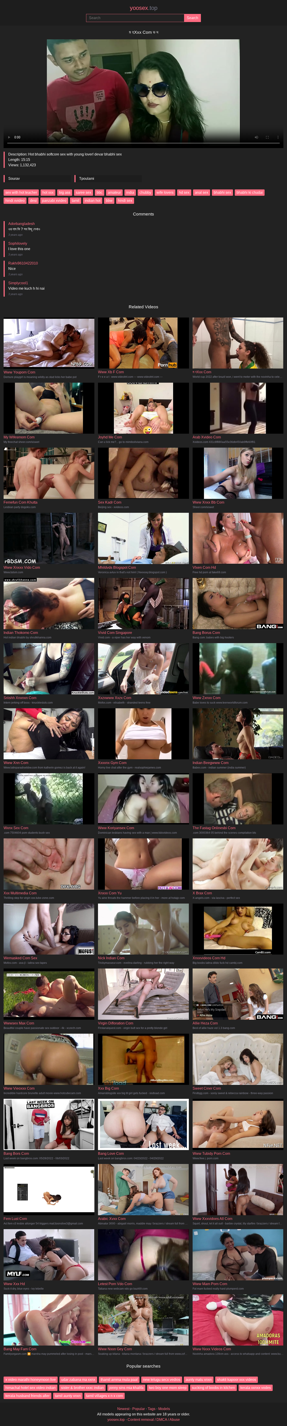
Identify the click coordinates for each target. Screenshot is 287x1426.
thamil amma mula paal (119, 1380)
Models (164, 1409)
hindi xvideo (15, 200)
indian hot (92, 200)
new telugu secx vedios (161, 1380)
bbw (109, 200)
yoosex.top (116, 1420)
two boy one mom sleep (168, 1388)
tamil (75, 200)
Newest (123, 1409)
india (130, 192)
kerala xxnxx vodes (255, 1388)
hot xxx (48, 192)
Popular (138, 1409)
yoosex (143, 8)
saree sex (83, 192)
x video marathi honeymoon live (30, 1380)
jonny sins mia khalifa (126, 1388)
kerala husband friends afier (27, 1396)
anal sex (201, 192)
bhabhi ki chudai (250, 192)
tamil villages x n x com (104, 1396)
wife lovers (165, 192)
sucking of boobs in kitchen (213, 1388)
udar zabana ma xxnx (78, 1380)
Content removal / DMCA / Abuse (154, 1420)
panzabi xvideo (54, 200)
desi (33, 200)
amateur (114, 192)
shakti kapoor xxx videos (236, 1380)
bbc (99, 192)
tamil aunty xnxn (68, 1396)
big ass (64, 192)
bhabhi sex (222, 192)
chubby (145, 192)
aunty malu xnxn (199, 1380)
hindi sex (125, 200)
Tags (151, 1409)
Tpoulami (86, 178)
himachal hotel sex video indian (30, 1388)
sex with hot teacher (21, 192)
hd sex (184, 192)
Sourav (14, 178)
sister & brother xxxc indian (82, 1388)
